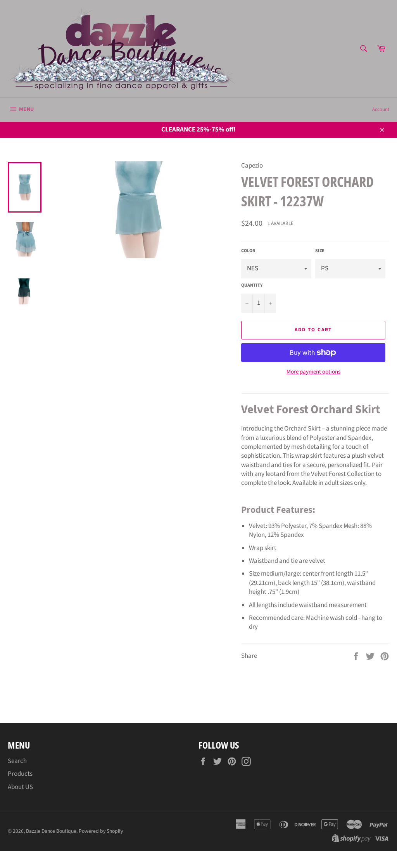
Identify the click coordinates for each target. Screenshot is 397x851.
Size (320, 251)
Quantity (251, 285)
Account (380, 109)
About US (20, 787)
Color (248, 251)
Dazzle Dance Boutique (51, 831)
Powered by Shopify (101, 831)
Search (17, 761)
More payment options (313, 372)
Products (20, 773)
